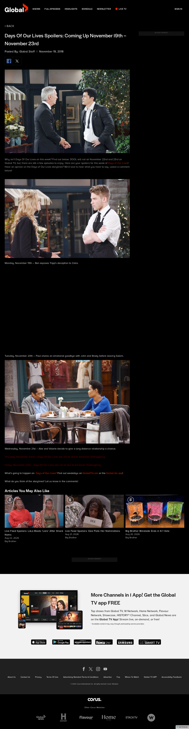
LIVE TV (122, 8)
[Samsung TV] (125, 641)
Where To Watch (132, 677)
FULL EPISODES (52, 8)
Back (10, 26)
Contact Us (25, 677)
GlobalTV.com (90, 473)
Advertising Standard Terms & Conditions (81, 677)
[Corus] (94, 699)
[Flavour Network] (86, 717)
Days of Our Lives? (46, 473)
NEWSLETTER (104, 8)
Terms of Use (52, 677)
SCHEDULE (87, 8)
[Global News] (41, 717)
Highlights (71, 8)
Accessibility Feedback (172, 677)
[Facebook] (9, 61)
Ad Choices (183, 727)
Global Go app (114, 473)
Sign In (178, 8)
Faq (118, 677)
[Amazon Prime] (83, 641)
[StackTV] (131, 717)
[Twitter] (17, 61)
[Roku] (104, 641)
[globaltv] (16, 8)
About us (12, 677)
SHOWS (36, 8)
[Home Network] (109, 717)
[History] (63, 717)
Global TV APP (150, 677)
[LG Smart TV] (150, 641)
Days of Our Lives (118, 163)
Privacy (38, 677)
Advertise (107, 677)
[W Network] (151, 717)
